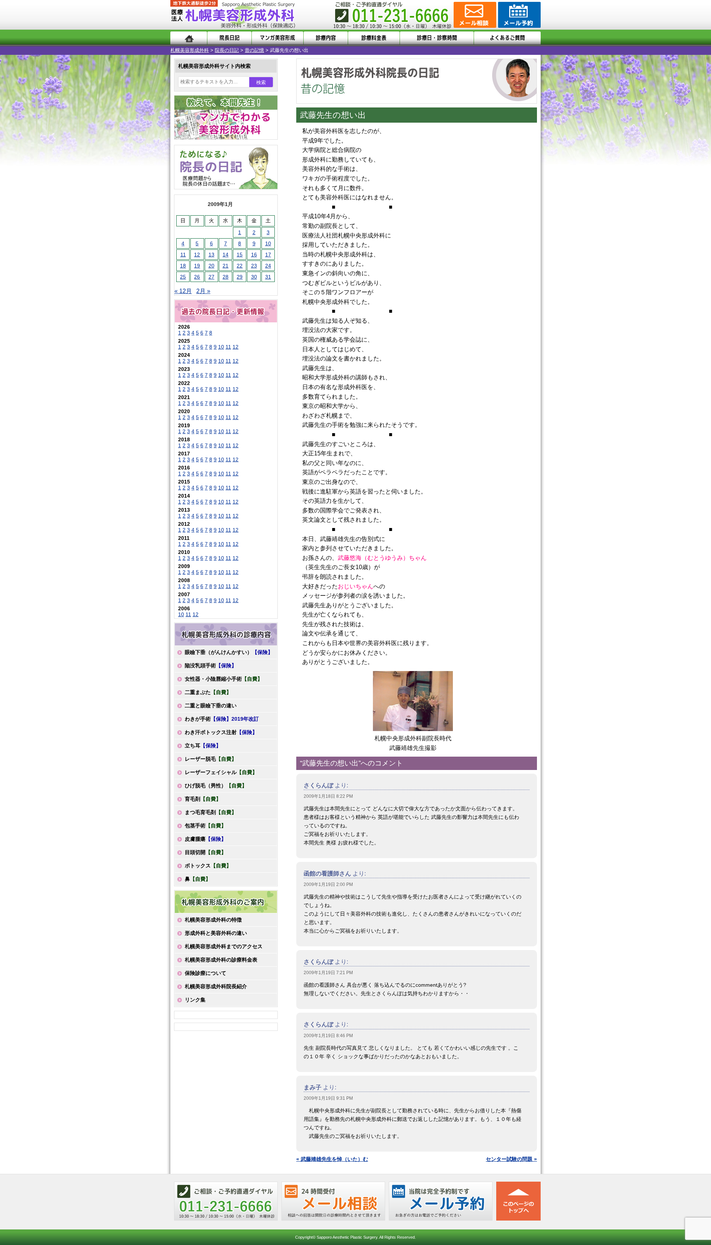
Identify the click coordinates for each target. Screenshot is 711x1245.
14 (225, 255)
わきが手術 (222, 719)
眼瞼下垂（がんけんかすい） (229, 652)
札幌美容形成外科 (189, 50)
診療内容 (326, 37)
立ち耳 (203, 745)
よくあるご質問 (507, 37)
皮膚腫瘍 (205, 839)
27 (211, 277)
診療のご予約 (518, 15)
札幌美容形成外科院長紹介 (216, 986)
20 (211, 266)
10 (268, 243)
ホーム (188, 37)
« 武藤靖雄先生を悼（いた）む (332, 1159)
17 (268, 255)
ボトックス (208, 866)
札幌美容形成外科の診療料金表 (221, 960)
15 (240, 255)
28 (225, 277)
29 (240, 277)
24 (268, 266)
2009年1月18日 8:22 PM (328, 796)
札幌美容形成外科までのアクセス (224, 946)
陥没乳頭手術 (211, 665)
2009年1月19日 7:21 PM (328, 972)
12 (197, 255)
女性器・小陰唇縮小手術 (224, 679)
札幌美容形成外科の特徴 (213, 920)
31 (268, 277)
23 (254, 266)
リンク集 (195, 1000)
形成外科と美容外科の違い (216, 933)
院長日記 (229, 37)
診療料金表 (374, 37)
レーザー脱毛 (211, 759)
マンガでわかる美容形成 (277, 37)
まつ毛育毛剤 (211, 812)
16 (254, 255)
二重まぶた (208, 692)
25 (183, 277)
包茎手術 (205, 826)
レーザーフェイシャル (221, 772)
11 (183, 255)
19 (197, 266)
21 (225, 266)
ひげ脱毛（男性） (216, 785)
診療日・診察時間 (437, 37)
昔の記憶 (254, 50)
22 (240, 266)
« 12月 (183, 291)
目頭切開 (205, 852)
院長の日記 (227, 50)
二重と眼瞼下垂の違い (211, 705)
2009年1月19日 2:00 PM (328, 884)
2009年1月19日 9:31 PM (328, 1098)
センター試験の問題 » (511, 1159)
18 (183, 266)
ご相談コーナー (474, 15)
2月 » (203, 291)
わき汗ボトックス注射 (221, 732)
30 (254, 277)
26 (197, 277)
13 (211, 255)
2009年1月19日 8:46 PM (328, 1035)
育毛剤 (203, 799)
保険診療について (205, 973)
